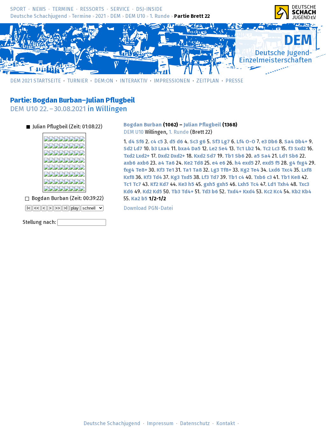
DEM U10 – (48, 109)
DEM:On (103, 80)
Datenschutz (195, 423)
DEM (115, 16)
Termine (63, 9)
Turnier (77, 80)
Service (120, 9)
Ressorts (92, 9)
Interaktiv (133, 80)
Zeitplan (207, 80)
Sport (18, 9)
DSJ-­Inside (149, 9)
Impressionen (172, 80)
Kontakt (225, 423)
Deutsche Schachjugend (38, 16)
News (39, 9)
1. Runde (160, 16)
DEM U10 (135, 16)
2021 (101, 16)
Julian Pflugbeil (202, 124)
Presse (234, 80)
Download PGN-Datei (148, 208)
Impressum (160, 423)
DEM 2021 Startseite (35, 80)
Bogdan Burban (143, 124)
